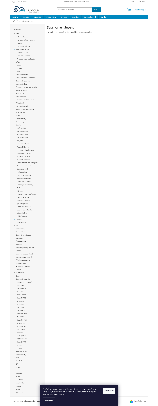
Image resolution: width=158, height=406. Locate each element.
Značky (16, 358)
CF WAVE (20, 68)
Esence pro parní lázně (24, 257)
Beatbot (20, 332)
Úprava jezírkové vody (25, 185)
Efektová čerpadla (23, 159)
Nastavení (49, 400)
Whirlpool (19, 238)
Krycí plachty (20, 112)
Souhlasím (109, 390)
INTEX (19, 71)
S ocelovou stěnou (23, 46)
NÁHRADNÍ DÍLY (19, 273)
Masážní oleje (20, 229)
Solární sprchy (21, 119)
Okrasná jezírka (22, 131)
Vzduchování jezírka (24, 178)
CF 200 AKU (21, 307)
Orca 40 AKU (21, 288)
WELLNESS (17, 226)
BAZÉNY (16, 34)
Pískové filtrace (21, 351)
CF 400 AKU (21, 317)
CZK (132, 2)
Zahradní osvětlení (23, 200)
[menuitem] (15, 17)
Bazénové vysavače (23, 81)
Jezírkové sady (22, 128)
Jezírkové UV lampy (24, 182)
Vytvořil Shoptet (140, 401)
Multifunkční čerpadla (24, 166)
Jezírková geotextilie (24, 210)
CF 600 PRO (21, 323)
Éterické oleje (21, 241)
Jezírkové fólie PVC (24, 207)
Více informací (59, 394)
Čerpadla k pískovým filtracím (26, 87)
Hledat (96, 10)
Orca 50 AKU (21, 295)
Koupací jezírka (22, 134)
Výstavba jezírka (22, 203)
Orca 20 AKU (21, 342)
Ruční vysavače (22, 336)
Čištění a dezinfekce (23, 260)
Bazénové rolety (22, 75)
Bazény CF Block (22, 53)
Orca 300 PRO (22, 314)
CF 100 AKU (21, 304)
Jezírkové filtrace (23, 144)
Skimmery (20, 191)
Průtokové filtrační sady (25, 150)
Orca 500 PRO (22, 320)
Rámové (19, 43)
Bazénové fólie (21, 97)
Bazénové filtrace (22, 84)
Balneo (18, 251)
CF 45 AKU (20, 292)
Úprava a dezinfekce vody (25, 100)
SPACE (19, 345)
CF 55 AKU (20, 301)
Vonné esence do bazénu (25, 109)
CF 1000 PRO (21, 326)
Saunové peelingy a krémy (25, 247)
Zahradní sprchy (21, 122)
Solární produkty (22, 216)
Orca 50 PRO (21, 298)
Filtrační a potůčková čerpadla (27, 163)
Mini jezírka (20, 141)
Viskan (19, 65)
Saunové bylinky (21, 232)
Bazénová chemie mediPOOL (26, 78)
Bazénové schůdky (22, 106)
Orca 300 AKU (22, 310)
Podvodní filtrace (23, 147)
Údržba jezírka (22, 172)
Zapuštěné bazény (22, 49)
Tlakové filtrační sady (24, 153)
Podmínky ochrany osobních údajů (76, 2)
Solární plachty (21, 93)
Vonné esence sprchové (24, 254)
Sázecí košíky (22, 213)
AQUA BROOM (22, 339)
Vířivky (18, 62)
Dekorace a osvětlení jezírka (26, 194)
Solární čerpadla (23, 169)
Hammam (19, 244)
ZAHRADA (17, 115)
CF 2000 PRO (21, 329)
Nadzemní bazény (22, 37)
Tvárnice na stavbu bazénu (26, 59)
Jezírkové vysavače (24, 175)
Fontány (19, 219)
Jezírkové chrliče (23, 197)
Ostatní (19, 188)
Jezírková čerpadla (23, 156)
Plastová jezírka (22, 138)
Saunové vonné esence (24, 235)
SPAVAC (20, 348)
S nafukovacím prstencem (26, 40)
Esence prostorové (23, 266)
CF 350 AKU (21, 285)
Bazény (18, 276)
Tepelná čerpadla (22, 90)
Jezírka (18, 125)
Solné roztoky (21, 263)
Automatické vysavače (25, 282)
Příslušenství (20, 103)
